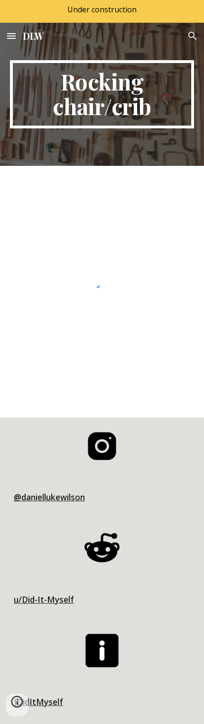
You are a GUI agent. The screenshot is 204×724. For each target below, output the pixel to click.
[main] (102, 94)
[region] (102, 11)
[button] (11, 36)
